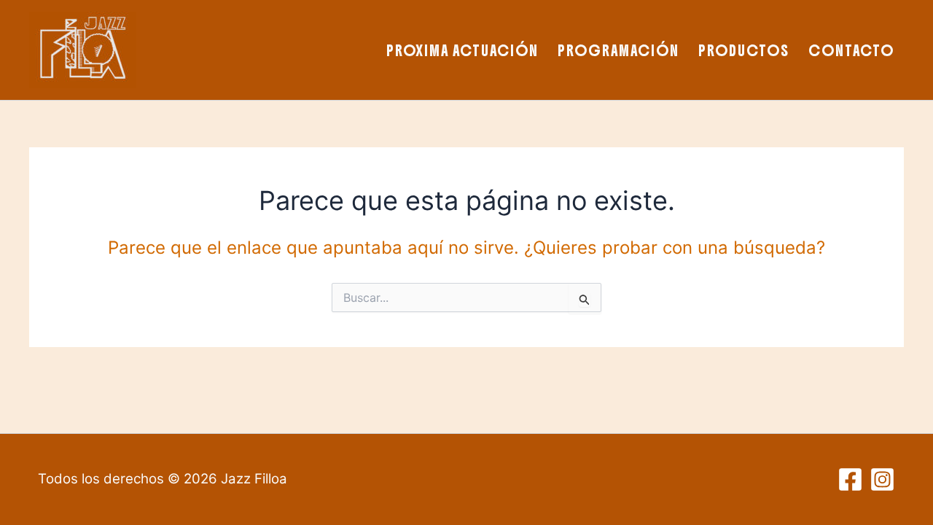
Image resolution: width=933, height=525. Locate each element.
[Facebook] (850, 479)
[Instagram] (882, 479)
